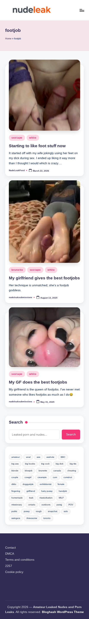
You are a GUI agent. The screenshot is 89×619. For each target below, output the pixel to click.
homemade (17, 498)
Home (8, 38)
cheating (71, 470)
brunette (17, 269)
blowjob (28, 470)
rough (39, 511)
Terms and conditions (19, 559)
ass (38, 457)
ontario (31, 504)
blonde (14, 470)
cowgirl (28, 477)
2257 (8, 566)
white (33, 137)
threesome (32, 518)
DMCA (9, 553)
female (61, 484)
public (14, 511)
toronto (47, 518)
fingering (15, 491)
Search (16, 422)
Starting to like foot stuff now (37, 146)
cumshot (68, 477)
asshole (50, 457)
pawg (59, 504)
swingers (15, 518)
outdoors (45, 504)
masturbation (46, 498)
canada (57, 470)
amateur (15, 457)
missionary (16, 504)
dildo (13, 484)
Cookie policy (14, 572)
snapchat (52, 511)
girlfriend (31, 491)
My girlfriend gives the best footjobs (44, 278)
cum (55, 477)
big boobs (30, 464)
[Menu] (81, 10)
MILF (61, 498)
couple (14, 477)
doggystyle (28, 484)
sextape (16, 137)
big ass (15, 464)
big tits (73, 464)
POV (70, 504)
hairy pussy (46, 491)
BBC (63, 457)
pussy (27, 511)
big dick (59, 464)
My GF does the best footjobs (38, 382)
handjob (63, 491)
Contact (10, 547)
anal (28, 457)
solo (66, 511)
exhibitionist (45, 484)
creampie (42, 477)
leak (31, 498)
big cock (45, 464)
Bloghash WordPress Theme (63, 612)
